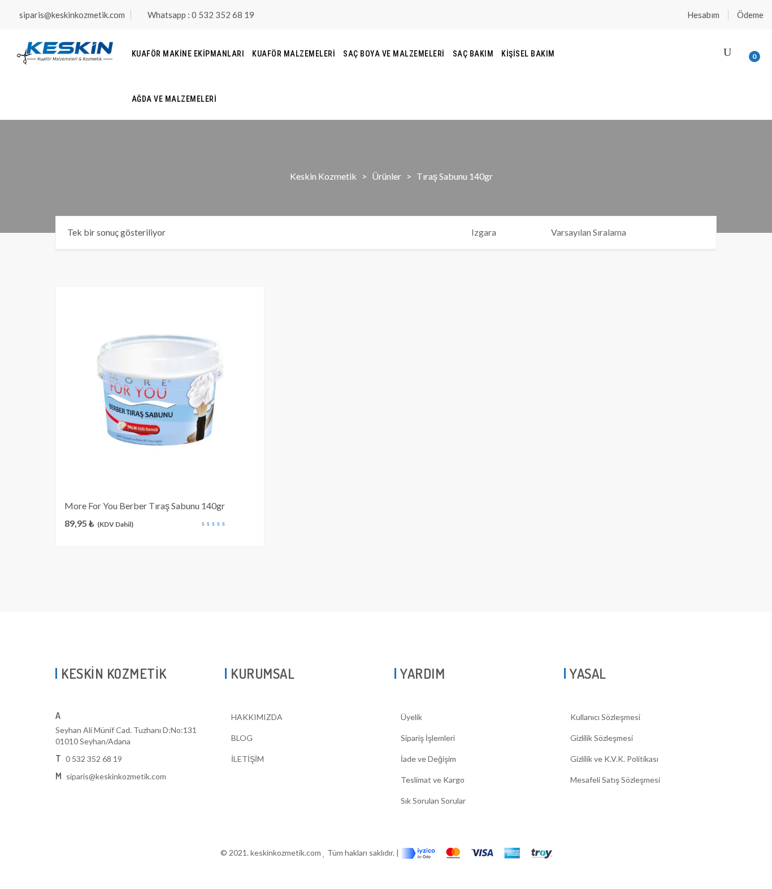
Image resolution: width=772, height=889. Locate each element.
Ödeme (750, 15)
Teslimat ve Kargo (433, 779)
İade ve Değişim (428, 759)
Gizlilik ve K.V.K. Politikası (614, 759)
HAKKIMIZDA (257, 717)
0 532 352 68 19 (94, 759)
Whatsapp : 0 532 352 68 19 (201, 15)
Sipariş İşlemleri (428, 738)
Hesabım (703, 15)
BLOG (242, 738)
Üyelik (411, 717)
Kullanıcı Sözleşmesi (605, 717)
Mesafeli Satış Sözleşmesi (615, 779)
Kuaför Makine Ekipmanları (188, 53)
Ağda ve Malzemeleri (174, 98)
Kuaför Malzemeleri (293, 53)
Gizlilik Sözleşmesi (601, 738)
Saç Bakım (473, 53)
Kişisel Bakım (528, 53)
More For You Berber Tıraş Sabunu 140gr (144, 505)
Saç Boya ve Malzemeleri (394, 53)
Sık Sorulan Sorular (433, 800)
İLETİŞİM (247, 759)
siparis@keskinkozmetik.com (72, 15)
